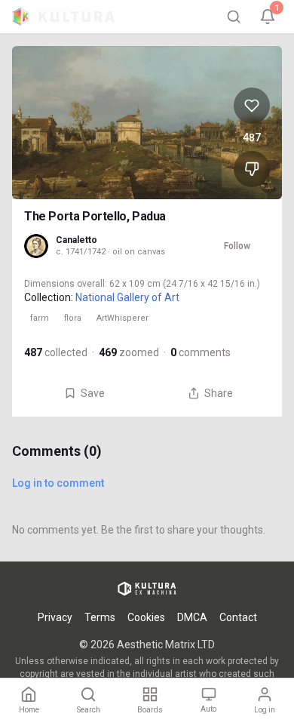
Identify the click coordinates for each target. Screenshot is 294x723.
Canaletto (76, 240)
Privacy (55, 617)
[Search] (233, 16)
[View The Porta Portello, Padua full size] (147, 122)
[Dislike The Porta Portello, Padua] (252, 169)
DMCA (192, 617)
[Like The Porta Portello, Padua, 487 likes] (252, 106)
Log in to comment (58, 483)
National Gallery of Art (127, 297)
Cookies (146, 617)
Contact (238, 617)
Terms (99, 617)
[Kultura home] (63, 17)
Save (93, 393)
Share (218, 393)
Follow (237, 246)
